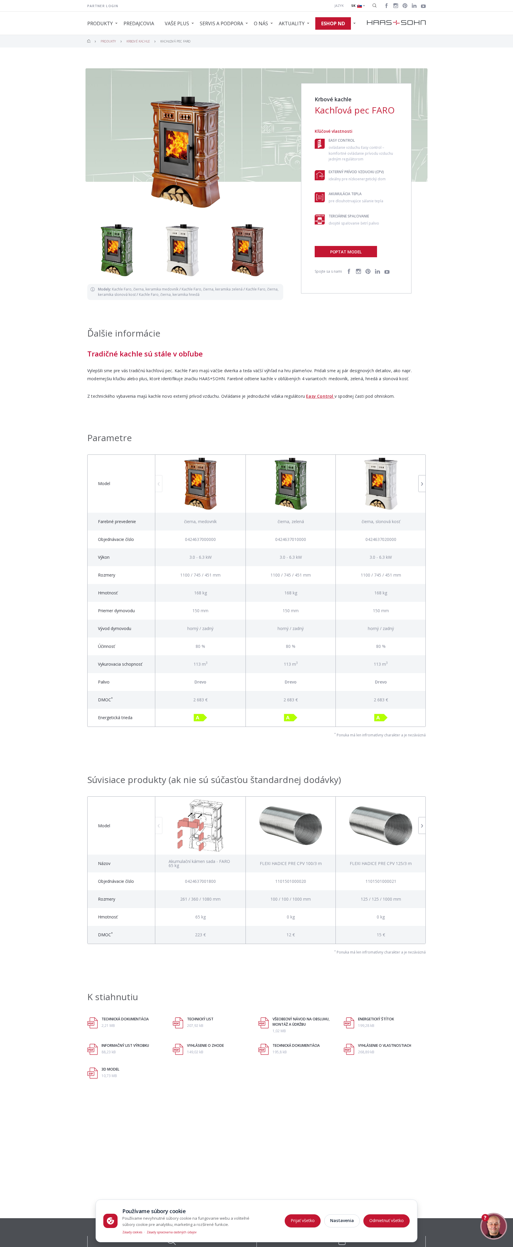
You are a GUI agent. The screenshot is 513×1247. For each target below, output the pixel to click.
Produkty (108, 41)
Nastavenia (342, 1220)
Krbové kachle (138, 41)
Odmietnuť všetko (386, 1220)
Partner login (102, 6)
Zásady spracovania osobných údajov (172, 1232)
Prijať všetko (303, 1220)
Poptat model (346, 252)
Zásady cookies (132, 1232)
